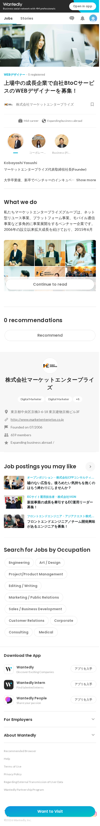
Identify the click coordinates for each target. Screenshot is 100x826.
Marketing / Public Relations (34, 597)
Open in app (82, 6)
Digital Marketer (31, 399)
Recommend (50, 335)
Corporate (63, 620)
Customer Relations (26, 620)
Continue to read (50, 284)
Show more (86, 180)
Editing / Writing (23, 585)
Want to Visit (50, 811)
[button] (52, 655)
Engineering (19, 562)
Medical (46, 632)
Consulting (18, 632)
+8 (77, 399)
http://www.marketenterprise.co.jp (37, 419)
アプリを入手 (83, 669)
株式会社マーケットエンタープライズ (49, 383)
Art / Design (49, 562)
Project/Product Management (36, 574)
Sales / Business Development (35, 609)
